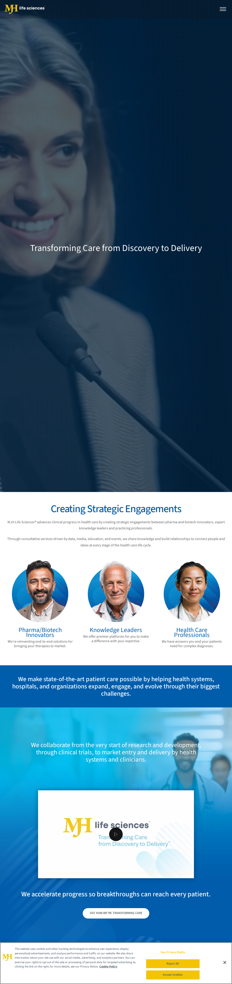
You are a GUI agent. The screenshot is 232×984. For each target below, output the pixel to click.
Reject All (173, 964)
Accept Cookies (173, 975)
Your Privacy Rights (172, 952)
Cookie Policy (108, 967)
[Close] (225, 962)
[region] (116, 963)
